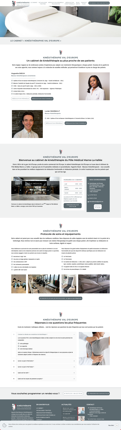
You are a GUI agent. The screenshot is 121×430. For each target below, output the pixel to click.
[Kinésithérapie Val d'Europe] (20, 3)
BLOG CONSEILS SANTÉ (43, 417)
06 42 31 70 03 (93, 198)
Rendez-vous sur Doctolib (100, 3)
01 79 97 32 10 (93, 195)
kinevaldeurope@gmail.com (96, 201)
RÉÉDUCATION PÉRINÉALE (44, 413)
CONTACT (39, 420)
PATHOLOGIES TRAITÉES (43, 410)
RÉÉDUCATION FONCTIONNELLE (45, 415)
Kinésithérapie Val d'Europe (97, 412)
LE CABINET (39, 408)
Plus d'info (111, 425)
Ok (117, 425)
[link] (43, 344)
